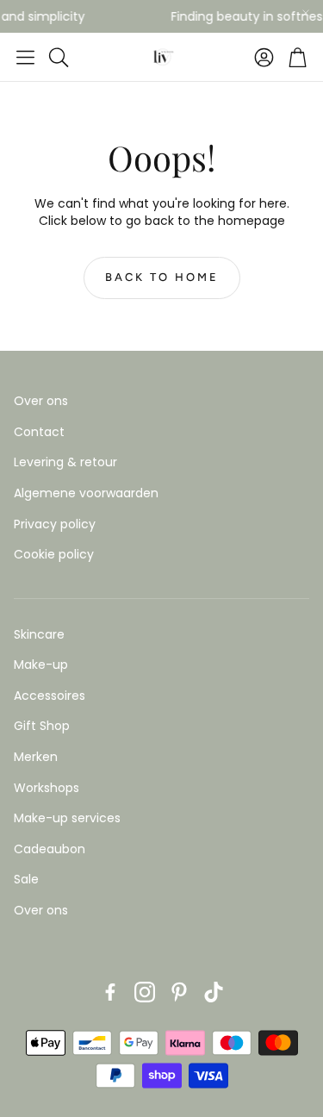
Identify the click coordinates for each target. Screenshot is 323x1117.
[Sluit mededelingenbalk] (306, 13)
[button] (25, 57)
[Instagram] (144, 992)
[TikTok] (213, 992)
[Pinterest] (179, 992)
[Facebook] (110, 992)
